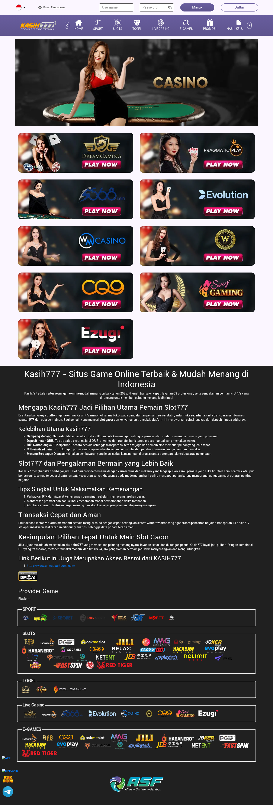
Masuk (197, 7)
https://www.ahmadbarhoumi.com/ (51, 565)
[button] (20, 8)
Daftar (239, 7)
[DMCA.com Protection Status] (27, 575)
